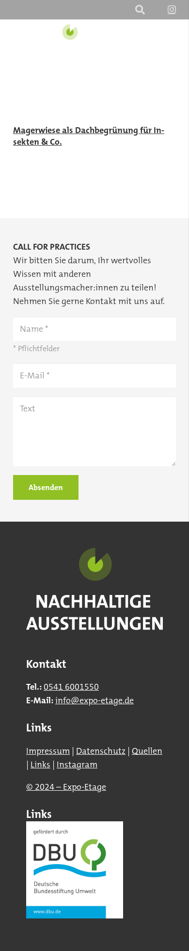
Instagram (77, 764)
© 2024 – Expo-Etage (66, 787)
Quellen (147, 751)
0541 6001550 (71, 687)
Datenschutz (101, 751)
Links (40, 764)
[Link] (69, 43)
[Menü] (175, 44)
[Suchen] (140, 9)
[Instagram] (171, 9)
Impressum (48, 751)
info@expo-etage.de (94, 700)
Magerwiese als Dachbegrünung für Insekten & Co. (88, 135)
